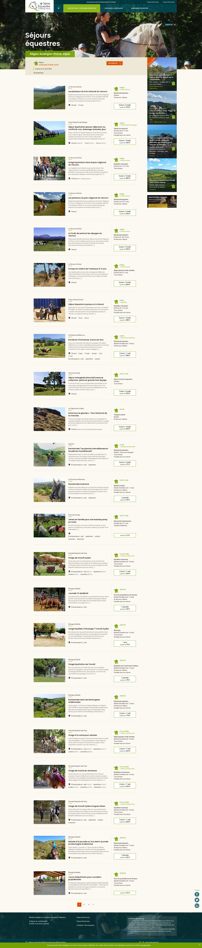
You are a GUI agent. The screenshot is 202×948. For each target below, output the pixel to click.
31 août (80, 105)
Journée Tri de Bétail (78, 593)
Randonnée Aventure (78, 484)
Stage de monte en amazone (82, 770)
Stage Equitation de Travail (81, 664)
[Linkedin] (197, 905)
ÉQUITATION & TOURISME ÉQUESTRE (82, 8)
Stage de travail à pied (79, 557)
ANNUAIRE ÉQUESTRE (139, 8)
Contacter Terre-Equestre (85, 925)
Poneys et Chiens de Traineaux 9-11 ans (87, 268)
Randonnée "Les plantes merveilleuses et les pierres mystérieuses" (88, 449)
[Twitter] (197, 900)
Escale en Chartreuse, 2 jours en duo (86, 339)
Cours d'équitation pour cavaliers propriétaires (84, 878)
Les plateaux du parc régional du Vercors (88, 198)
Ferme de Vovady (74, 373)
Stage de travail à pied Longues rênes (86, 806)
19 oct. (89, 143)
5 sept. (80, 353)
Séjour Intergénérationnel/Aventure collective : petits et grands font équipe (87, 378)
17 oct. (70, 356)
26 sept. (94, 353)
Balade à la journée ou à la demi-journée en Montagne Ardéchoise (88, 842)
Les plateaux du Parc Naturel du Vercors (87, 91)
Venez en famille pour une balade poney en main (87, 520)
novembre (71, 539)
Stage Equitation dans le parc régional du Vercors (87, 163)
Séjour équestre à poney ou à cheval (86, 304)
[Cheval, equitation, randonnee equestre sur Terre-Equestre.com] (39, 6)
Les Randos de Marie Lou (76, 335)
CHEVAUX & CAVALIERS (114, 8)
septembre (89, 359)
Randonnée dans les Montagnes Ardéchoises (84, 700)
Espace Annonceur (153, 2)
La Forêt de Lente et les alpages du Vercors (85, 234)
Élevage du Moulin (74, 589)
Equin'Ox (169, 24)
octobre (97, 359)
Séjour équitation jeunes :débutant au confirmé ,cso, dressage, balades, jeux (87, 128)
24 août (73, 105)
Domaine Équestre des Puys (77, 553)
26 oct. (101, 143)
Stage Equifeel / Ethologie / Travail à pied (88, 628)
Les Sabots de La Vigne (76, 408)
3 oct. (100, 353)
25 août (86, 429)
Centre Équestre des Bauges (77, 122)
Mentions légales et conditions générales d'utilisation (47, 917)
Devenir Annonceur (169, 2)
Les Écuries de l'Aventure (76, 479)
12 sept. (87, 353)
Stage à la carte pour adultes (82, 735)
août (82, 359)
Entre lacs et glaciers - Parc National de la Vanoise (87, 414)
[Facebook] (197, 894)
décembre (80, 539)
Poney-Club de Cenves (75, 299)
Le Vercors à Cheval (74, 87)
